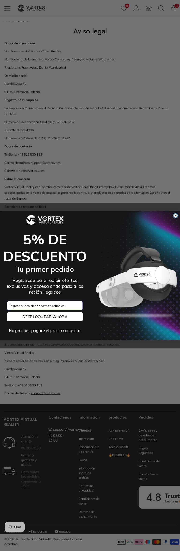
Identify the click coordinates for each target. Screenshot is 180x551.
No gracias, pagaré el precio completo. (45, 330)
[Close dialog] (175, 215)
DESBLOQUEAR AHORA (45, 316)
